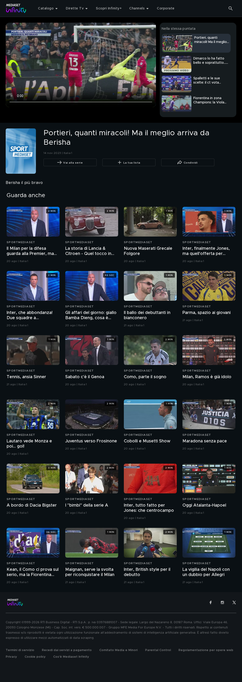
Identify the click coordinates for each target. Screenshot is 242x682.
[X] (234, 602)
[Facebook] (210, 602)
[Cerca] (230, 8)
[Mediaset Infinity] (16, 8)
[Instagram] (222, 602)
